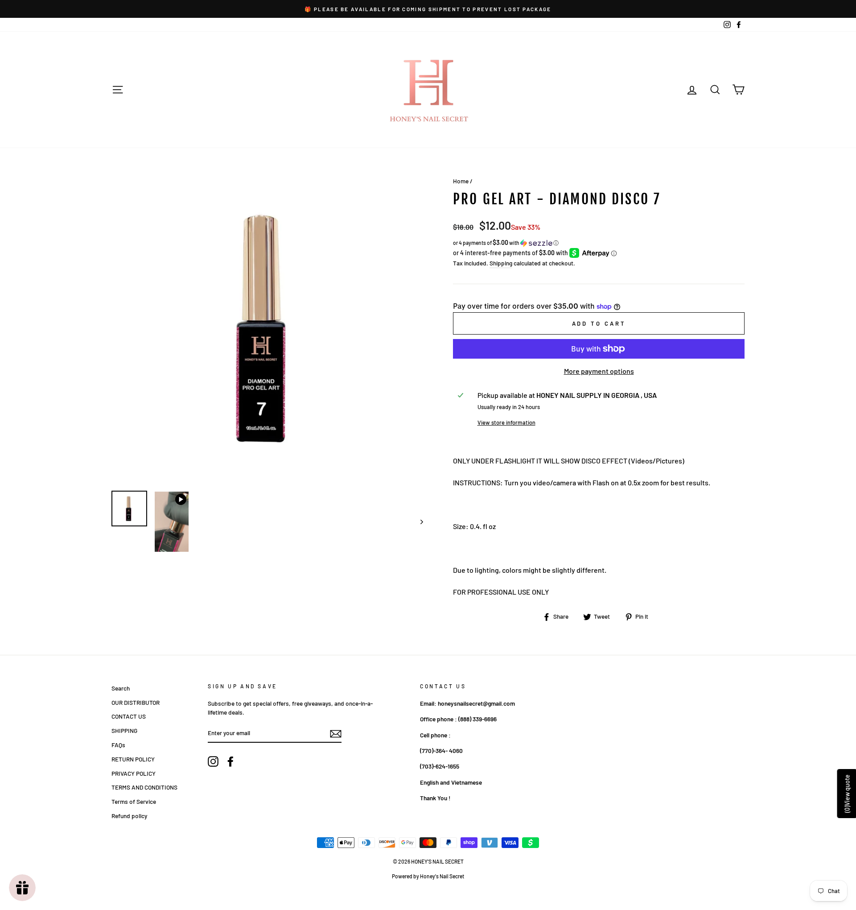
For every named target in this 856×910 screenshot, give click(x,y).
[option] (428, 8)
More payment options (599, 371)
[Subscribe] (336, 733)
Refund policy (129, 815)
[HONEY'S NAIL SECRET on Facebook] (230, 761)
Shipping (501, 263)
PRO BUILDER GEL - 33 (111, 898)
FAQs (118, 745)
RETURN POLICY (133, 759)
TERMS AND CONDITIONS (144, 787)
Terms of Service (133, 801)
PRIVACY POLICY (133, 773)
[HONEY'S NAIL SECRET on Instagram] (213, 761)
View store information (506, 422)
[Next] (417, 522)
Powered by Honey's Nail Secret (428, 876)
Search (120, 688)
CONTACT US (128, 716)
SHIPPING (124, 730)
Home (461, 181)
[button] (599, 243)
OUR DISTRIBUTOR (135, 702)
